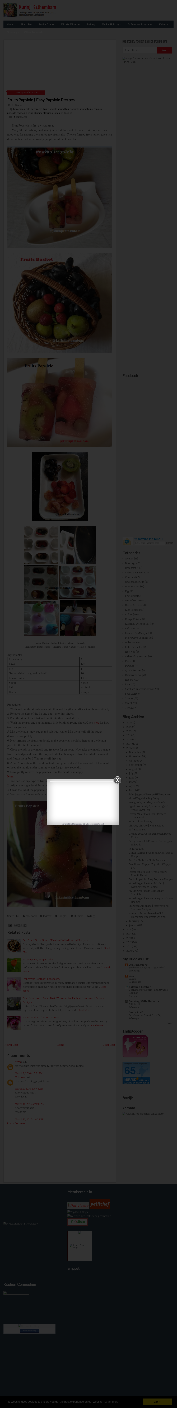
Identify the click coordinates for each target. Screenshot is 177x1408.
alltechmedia (76, 824)
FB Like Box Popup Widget (93, 824)
